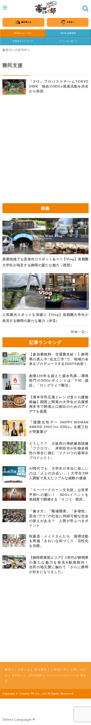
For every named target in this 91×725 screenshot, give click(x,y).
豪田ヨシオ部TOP (14, 50)
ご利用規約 (34, 675)
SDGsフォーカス (23, 33)
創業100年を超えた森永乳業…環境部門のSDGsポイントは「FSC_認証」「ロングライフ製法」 (59, 380)
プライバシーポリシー (61, 675)
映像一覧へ (80, 332)
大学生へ (17, 675)
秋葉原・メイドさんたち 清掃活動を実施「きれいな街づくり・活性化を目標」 (59, 541)
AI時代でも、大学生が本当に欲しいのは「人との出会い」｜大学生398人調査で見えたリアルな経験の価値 (59, 473)
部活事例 (40, 669)
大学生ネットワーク (22, 41)
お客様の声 (58, 669)
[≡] (45, 7)
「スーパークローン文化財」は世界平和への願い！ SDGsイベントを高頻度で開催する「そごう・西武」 (59, 494)
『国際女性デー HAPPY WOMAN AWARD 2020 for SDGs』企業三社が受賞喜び (59, 427)
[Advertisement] (45, 150)
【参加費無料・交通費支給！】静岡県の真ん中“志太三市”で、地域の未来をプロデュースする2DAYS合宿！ (59, 359)
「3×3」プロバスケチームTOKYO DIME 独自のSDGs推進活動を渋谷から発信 (59, 86)
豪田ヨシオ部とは (17, 669)
